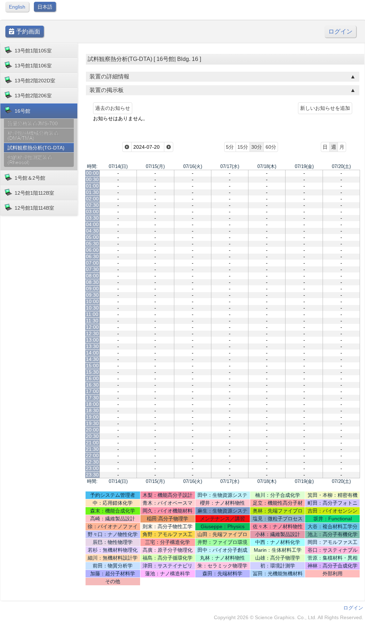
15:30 (92, 372)
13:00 (92, 340)
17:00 (92, 391)
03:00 (92, 211)
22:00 (92, 455)
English (17, 7)
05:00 (92, 237)
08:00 (92, 276)
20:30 (92, 436)
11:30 (92, 320)
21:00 (92, 442)
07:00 (92, 263)
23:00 (92, 468)
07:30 (92, 269)
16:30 (92, 385)
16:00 (92, 378)
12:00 (92, 327)
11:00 (92, 314)
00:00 (92, 173)
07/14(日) (118, 166)
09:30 (92, 295)
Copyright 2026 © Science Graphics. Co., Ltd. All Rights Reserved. (288, 617)
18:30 (92, 410)
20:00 (92, 430)
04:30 (92, 231)
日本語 (44, 7)
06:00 (92, 250)
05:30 (92, 243)
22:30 (92, 462)
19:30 (92, 423)
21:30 (92, 449)
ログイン (340, 31)
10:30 (92, 308)
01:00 (92, 186)
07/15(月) (155, 166)
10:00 (92, 301)
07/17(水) (229, 166)
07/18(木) (266, 166)
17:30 (92, 398)
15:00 (92, 365)
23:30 (92, 475)
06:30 (92, 256)
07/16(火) (192, 166)
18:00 (92, 404)
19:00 (92, 417)
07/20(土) (341, 166)
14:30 (92, 359)
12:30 (92, 333)
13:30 (92, 346)
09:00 (92, 288)
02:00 (92, 199)
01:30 (92, 192)
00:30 (92, 179)
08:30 (92, 282)
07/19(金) (304, 166)
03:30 (92, 218)
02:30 (92, 205)
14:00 (92, 353)
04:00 (92, 224)
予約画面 (27, 31)
